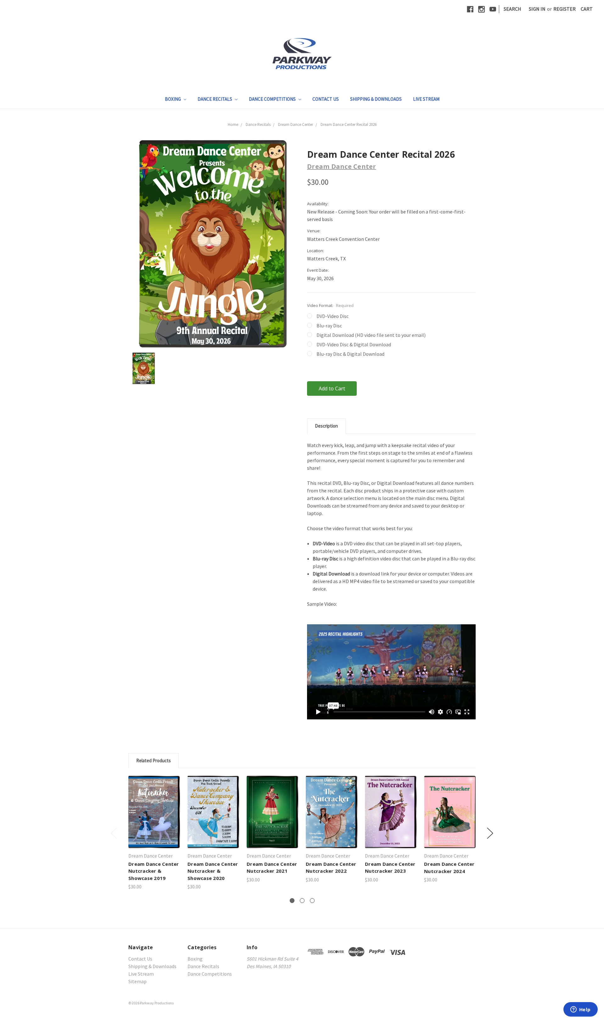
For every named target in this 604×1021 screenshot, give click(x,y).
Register (564, 9)
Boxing (173, 99)
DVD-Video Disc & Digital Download (353, 344)
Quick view (154, 805)
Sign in (537, 9)
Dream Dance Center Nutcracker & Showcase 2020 (212, 871)
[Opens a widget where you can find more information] (580, 1010)
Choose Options (154, 818)
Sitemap (137, 981)
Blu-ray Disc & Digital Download (350, 354)
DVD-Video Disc (332, 316)
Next (490, 833)
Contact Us (325, 99)
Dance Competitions (273, 99)
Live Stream (426, 99)
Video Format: (330, 305)
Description (326, 426)
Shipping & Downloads (376, 99)
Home (233, 124)
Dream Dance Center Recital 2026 (349, 124)
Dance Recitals (215, 99)
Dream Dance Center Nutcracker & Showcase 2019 (153, 871)
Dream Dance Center (295, 124)
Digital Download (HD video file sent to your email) (371, 335)
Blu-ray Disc (329, 325)
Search (512, 9)
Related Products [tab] (153, 760)
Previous (114, 833)
